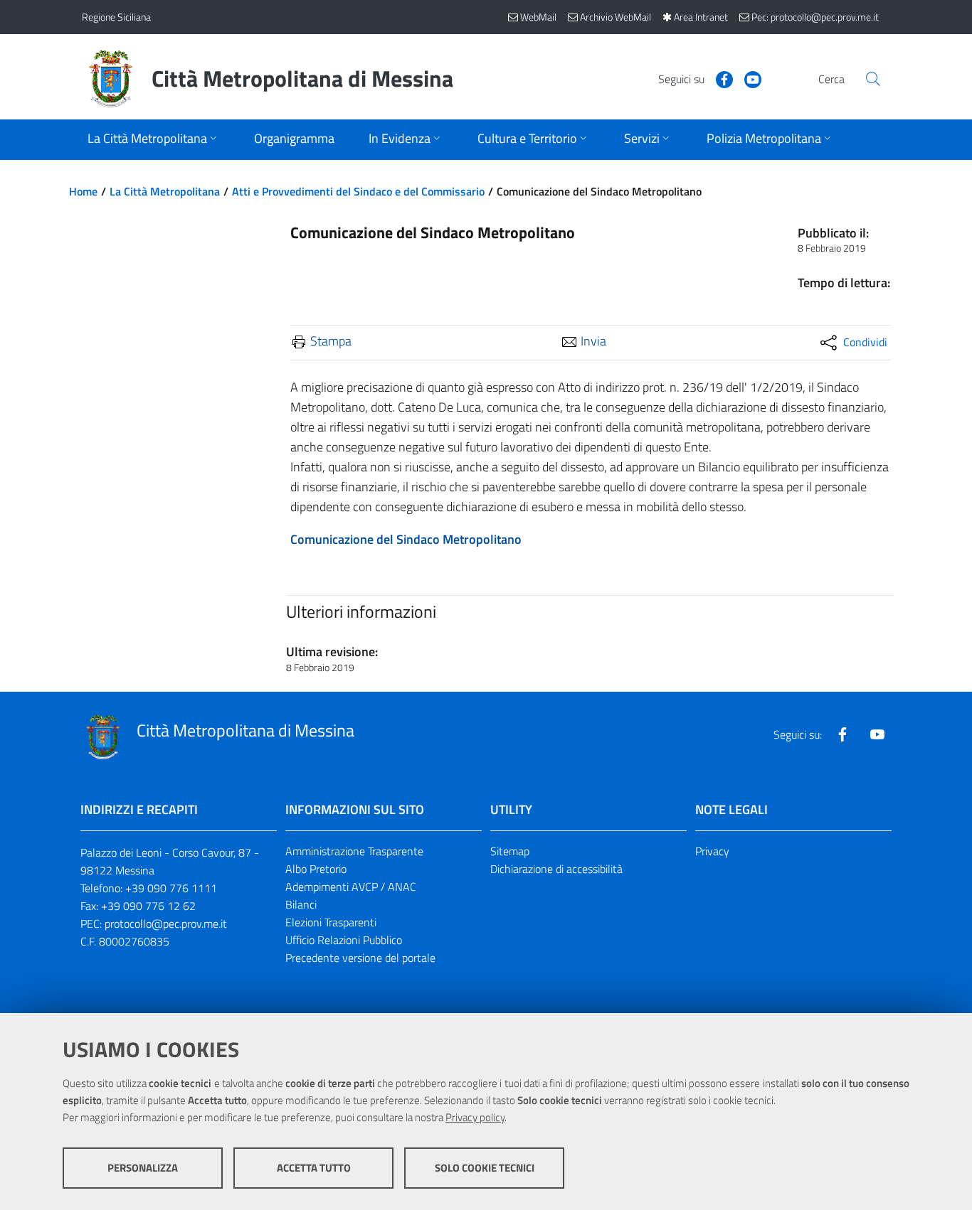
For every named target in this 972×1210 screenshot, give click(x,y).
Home (83, 191)
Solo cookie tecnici (484, 1168)
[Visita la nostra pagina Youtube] (747, 78)
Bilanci (301, 904)
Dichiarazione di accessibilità (556, 868)
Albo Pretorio (316, 868)
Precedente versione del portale (360, 957)
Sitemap (509, 851)
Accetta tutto (314, 1168)
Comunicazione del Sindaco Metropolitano (406, 539)
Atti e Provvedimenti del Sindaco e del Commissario (358, 191)
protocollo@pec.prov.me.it (166, 923)
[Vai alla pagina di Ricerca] (873, 79)
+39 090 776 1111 (171, 887)
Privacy (712, 851)
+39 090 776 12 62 (148, 905)
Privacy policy (475, 1117)
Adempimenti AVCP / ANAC (350, 886)
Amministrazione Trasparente (354, 851)
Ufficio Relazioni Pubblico (343, 939)
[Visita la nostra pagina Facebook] (718, 78)
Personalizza (142, 1168)
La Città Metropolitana (165, 191)
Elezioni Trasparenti (330, 922)
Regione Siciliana (116, 16)
